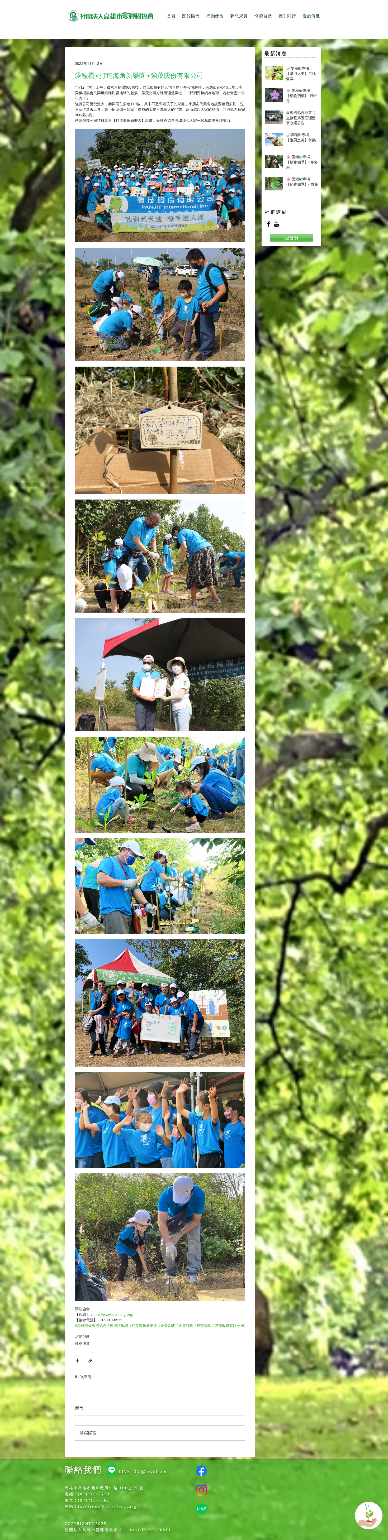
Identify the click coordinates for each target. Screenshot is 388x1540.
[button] (191, 16)
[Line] (111, 1470)
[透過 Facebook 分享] (77, 1360)
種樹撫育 (82, 1343)
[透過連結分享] (90, 1360)
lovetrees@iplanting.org (107, 1506)
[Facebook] (201, 1471)
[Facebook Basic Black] (268, 224)
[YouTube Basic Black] (276, 224)
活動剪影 (82, 1336)
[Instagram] (201, 1490)
